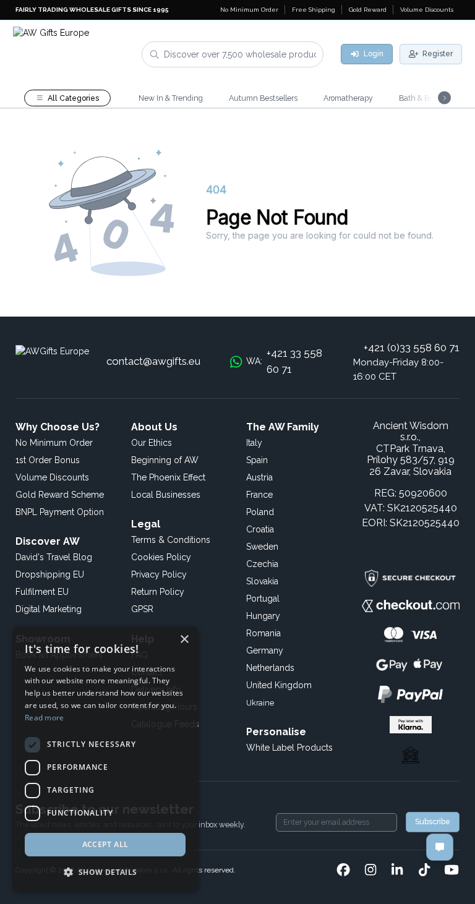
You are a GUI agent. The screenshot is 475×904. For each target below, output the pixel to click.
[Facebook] (343, 870)
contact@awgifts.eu (153, 361)
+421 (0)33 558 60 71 (412, 347)
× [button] (184, 639)
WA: (284, 361)
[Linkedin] (397, 870)
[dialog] (105, 759)
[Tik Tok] (424, 870)
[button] (105, 871)
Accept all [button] (105, 844)
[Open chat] (439, 847)
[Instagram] (370, 870)
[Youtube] (451, 870)
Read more (44, 717)
